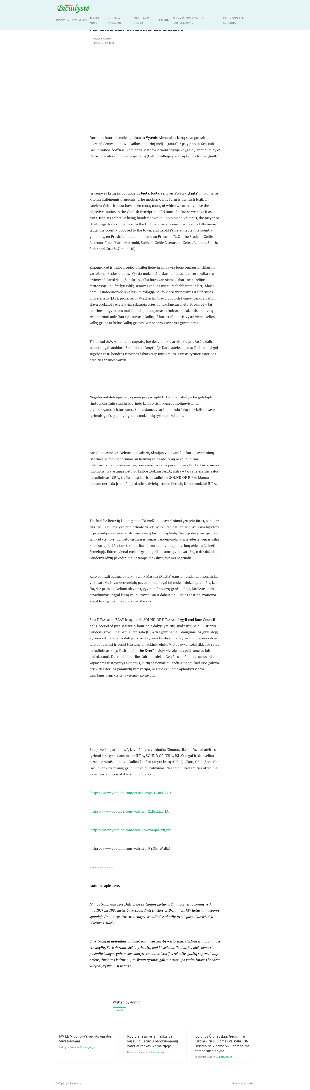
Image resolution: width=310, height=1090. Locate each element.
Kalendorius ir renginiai (234, 20)
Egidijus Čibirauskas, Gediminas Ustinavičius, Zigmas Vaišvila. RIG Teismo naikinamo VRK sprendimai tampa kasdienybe (223, 1043)
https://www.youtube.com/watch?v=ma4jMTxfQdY (130, 829)
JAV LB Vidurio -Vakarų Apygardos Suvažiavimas (85, 1039)
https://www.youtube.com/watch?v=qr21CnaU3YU (130, 792)
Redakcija (62, 20)
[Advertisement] (155, 78)
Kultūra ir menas (141, 20)
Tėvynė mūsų (95, 20)
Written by (101, 38)
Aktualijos (79, 20)
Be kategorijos (87, 1047)
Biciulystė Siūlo (68, 1047)
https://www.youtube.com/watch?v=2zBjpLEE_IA (129, 811)
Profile (119, 1010)
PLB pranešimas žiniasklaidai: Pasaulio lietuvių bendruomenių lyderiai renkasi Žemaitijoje (152, 1041)
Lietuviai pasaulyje (115, 20)
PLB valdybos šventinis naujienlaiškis (188, 20)
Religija (164, 20)
